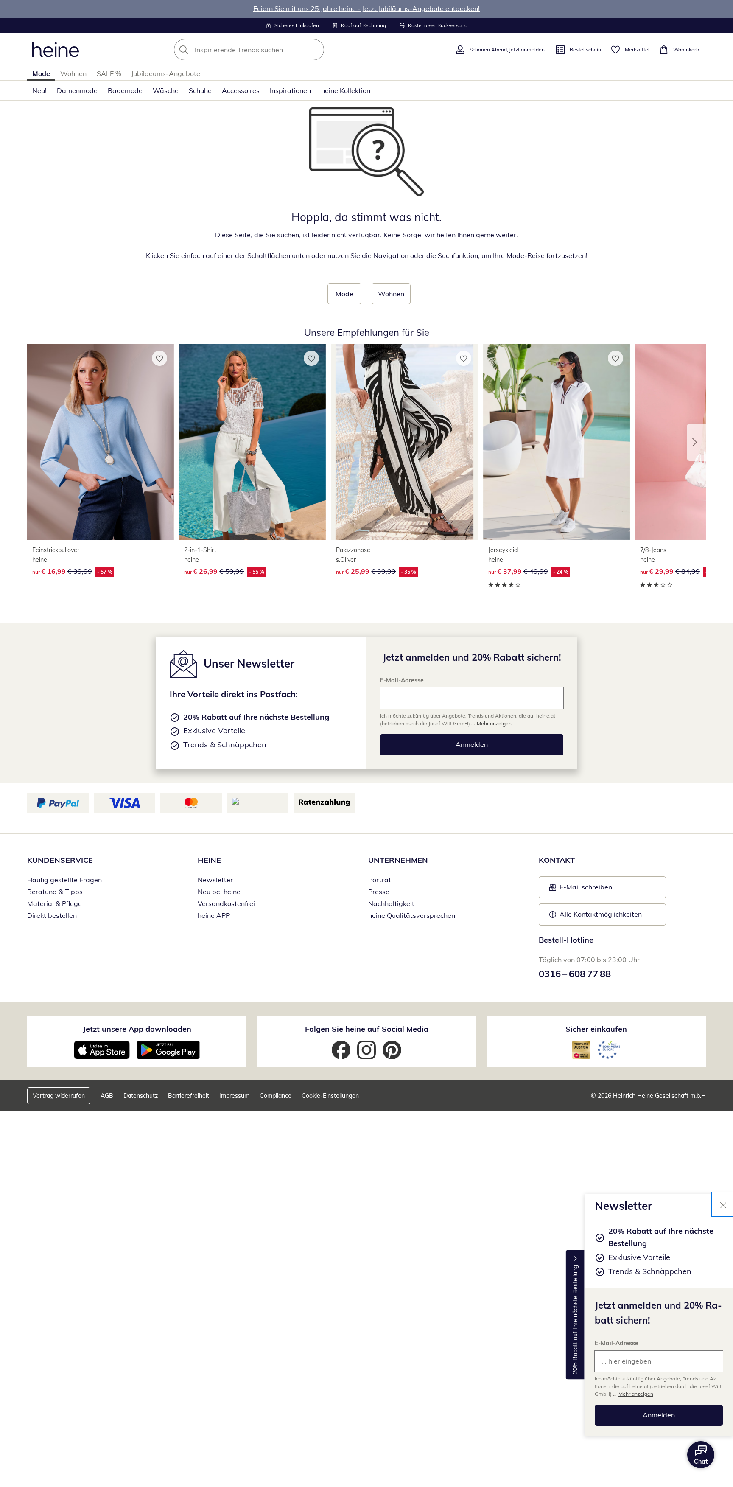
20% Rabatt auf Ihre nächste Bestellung (575, 1319)
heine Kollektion (345, 90)
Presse (378, 891)
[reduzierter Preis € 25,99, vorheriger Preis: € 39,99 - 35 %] (404, 442)
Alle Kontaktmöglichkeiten (601, 914)
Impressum (234, 1096)
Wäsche (166, 90)
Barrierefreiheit (188, 1096)
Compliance (275, 1096)
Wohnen (73, 73)
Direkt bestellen (52, 915)
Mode (41, 73)
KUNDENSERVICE (60, 860)
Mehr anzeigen (635, 1394)
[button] (696, 442)
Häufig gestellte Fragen (64, 879)
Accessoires (241, 90)
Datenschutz (140, 1096)
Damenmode (77, 90)
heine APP (214, 915)
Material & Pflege (54, 903)
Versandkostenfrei (226, 903)
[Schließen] (723, 1204)
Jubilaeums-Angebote (165, 73)
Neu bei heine (219, 891)
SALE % (109, 73)
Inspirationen (290, 90)
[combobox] (267, 49)
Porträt (379, 879)
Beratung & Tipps (55, 891)
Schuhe (200, 90)
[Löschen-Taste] (315, 49)
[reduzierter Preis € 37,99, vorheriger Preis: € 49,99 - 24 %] (556, 442)
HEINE (209, 860)
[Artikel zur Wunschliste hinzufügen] (159, 358)
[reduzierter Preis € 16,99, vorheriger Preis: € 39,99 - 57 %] (100, 442)
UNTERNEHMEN (398, 860)
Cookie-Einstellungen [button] (330, 1096)
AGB (107, 1096)
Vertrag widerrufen (59, 1096)
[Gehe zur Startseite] (55, 50)
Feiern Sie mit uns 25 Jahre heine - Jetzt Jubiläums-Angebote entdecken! (366, 8)
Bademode (125, 90)
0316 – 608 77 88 (575, 974)
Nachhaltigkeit (391, 903)
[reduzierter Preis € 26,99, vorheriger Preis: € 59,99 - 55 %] (252, 442)
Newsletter (215, 879)
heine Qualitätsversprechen (411, 915)
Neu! (39, 90)
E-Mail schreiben (580, 889)
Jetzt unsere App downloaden (137, 1029)
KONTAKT (557, 860)
